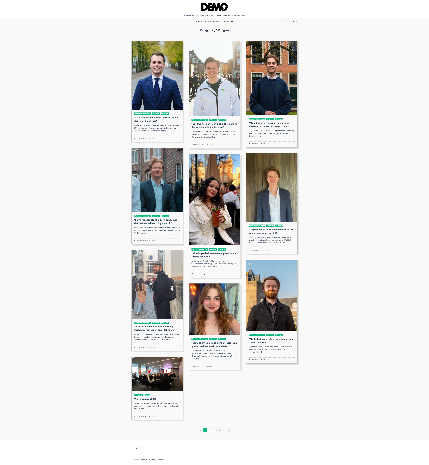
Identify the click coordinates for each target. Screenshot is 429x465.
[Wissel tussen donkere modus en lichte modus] (294, 21)
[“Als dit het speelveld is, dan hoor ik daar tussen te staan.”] (271, 295)
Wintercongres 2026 (145, 398)
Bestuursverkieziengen (142, 113)
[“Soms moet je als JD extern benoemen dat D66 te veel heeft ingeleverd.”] (157, 180)
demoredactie (140, 138)
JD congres (164, 113)
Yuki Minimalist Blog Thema (268, 460)
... (167, 130)
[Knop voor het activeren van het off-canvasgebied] (132, 21)
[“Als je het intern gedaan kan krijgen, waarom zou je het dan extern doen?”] (271, 78)
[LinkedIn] (289, 21)
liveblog (147, 395)
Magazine (216, 21)
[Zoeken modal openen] (297, 21)
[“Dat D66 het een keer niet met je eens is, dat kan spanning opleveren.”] (214, 78)
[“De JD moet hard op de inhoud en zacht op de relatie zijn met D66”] (271, 187)
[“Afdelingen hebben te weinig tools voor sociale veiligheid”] (214, 199)
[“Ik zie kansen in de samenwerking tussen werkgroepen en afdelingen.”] (157, 284)
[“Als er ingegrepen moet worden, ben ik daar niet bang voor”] (157, 75)
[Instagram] (286, 21)
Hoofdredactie (254, 250)
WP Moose (292, 460)
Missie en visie (227, 21)
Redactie (199, 21)
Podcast (207, 21)
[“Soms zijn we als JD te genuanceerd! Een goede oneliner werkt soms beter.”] (214, 309)
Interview (156, 113)
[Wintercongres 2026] (157, 374)
